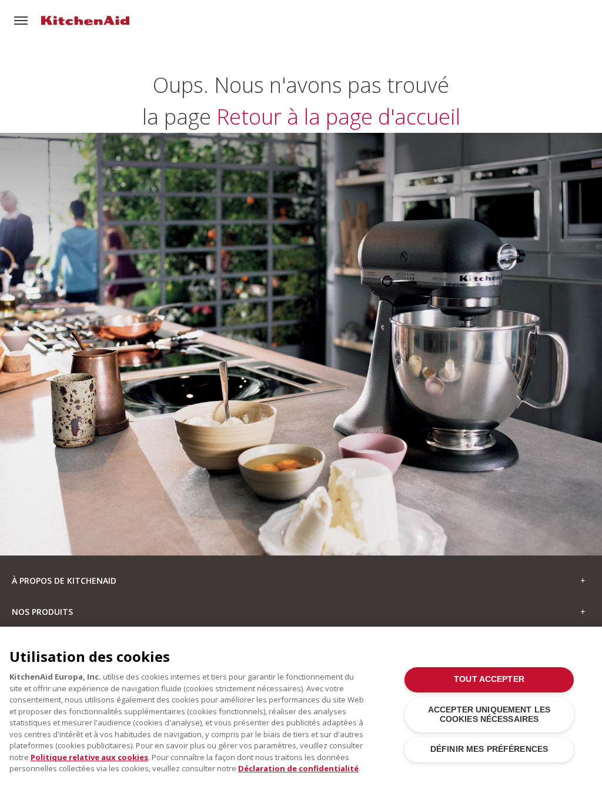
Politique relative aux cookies (89, 757)
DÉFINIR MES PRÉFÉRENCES (489, 749)
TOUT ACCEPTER (489, 679)
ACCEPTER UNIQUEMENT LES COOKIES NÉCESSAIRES (489, 714)
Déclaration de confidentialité (298, 768)
